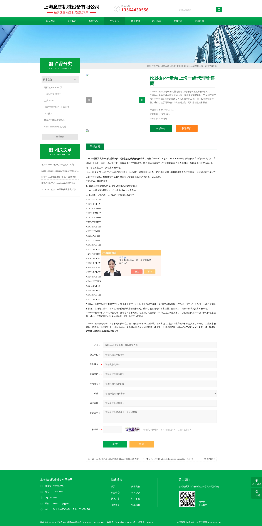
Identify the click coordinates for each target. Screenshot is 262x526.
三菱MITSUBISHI (52, 94)
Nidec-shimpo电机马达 (55, 126)
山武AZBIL (49, 100)
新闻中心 (93, 21)
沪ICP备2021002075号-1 (126, 522)
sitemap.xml (215, 522)
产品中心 (156, 66)
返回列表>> (209, 459)
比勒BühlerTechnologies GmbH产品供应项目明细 (60, 183)
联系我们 (199, 21)
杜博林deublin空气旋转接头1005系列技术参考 (60, 165)
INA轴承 (48, 113)
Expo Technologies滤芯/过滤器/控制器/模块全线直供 (60, 171)
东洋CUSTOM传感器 (54, 120)
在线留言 (156, 21)
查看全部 (60, 136)
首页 (149, 66)
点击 (75, 79)
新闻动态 (135, 492)
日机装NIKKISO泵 (53, 87)
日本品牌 (47, 79)
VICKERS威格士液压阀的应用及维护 (58, 189)
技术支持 (135, 21)
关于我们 (71, 21)
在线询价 (161, 128)
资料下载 (178, 21)
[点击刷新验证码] (132, 429)
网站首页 (50, 21)
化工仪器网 (201, 522)
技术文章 (115, 499)
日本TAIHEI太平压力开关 (56, 107)
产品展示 (114, 21)
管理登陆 (181, 522)
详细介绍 (95, 146)
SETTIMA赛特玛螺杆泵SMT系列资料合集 (60, 177)
